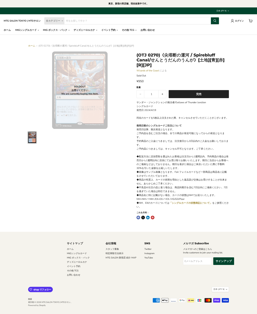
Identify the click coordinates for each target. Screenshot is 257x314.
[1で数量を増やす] (162, 94)
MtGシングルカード (26, 30)
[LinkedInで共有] (148, 217)
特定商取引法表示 (114, 253)
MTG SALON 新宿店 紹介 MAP (121, 257)
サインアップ (224, 261)
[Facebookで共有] (138, 217)
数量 (139, 87)
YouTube (148, 257)
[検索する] (215, 20)
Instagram (149, 253)
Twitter (147, 249)
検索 (30, 299)
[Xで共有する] (143, 217)
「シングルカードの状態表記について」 (190, 203)
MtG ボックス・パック (55, 30)
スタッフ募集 (112, 249)
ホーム (7, 30)
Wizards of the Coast (148, 70)
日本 (221, 11)
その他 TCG (128, 30)
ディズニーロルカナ (85, 30)
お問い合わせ (148, 30)
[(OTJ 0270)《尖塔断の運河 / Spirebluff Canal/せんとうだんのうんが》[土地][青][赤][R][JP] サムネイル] (32, 137)
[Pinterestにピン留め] (152, 217)
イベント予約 (108, 30)
